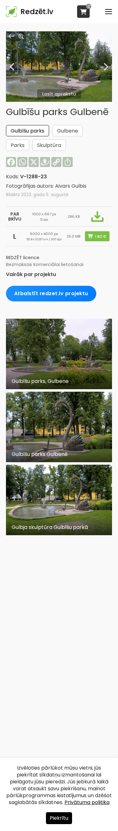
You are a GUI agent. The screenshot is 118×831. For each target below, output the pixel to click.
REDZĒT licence (22, 257)
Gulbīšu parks (27, 130)
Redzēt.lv (36, 12)
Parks (18, 145)
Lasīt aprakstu (59, 94)
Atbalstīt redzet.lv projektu (51, 293)
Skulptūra (49, 145)
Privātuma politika (87, 802)
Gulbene (67, 130)
